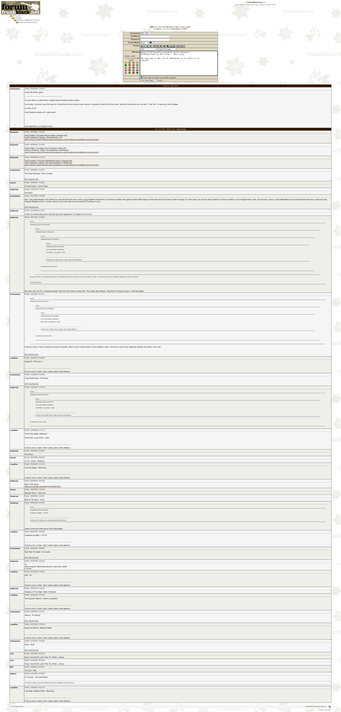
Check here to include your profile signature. (160, 78)
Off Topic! (18, 18)
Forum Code (129, 58)
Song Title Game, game (28, 22)
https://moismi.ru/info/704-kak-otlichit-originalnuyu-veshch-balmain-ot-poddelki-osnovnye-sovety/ (62, 140)
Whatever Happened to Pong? (28, 20)
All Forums (17, 16)
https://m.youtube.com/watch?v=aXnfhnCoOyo (43, 486)
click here (166, 29)
